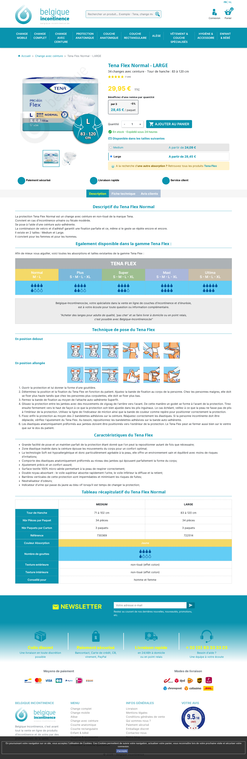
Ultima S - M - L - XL (210, 275)
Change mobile (80, 712)
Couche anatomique (83, 724)
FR (225, 2)
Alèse (74, 716)
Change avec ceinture (84, 720)
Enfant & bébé (80, 732)
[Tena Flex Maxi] (166, 288)
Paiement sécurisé (137, 724)
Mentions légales (136, 712)
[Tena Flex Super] (123, 288)
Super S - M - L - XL (123, 275)
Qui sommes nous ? (138, 720)
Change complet (81, 708)
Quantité (113, 124)
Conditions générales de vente (145, 716)
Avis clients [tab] (149, 193)
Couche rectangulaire (84, 728)
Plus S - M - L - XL (80, 275)
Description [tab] (97, 193)
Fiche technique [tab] (123, 193)
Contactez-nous (136, 732)
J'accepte (122, 751)
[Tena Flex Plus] (36, 288)
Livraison (131, 708)
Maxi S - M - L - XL (166, 275)
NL (230, 2)
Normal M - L (37, 275)
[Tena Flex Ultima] (210, 288)
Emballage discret (137, 728)
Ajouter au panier (169, 124)
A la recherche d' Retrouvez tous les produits (166, 166)
